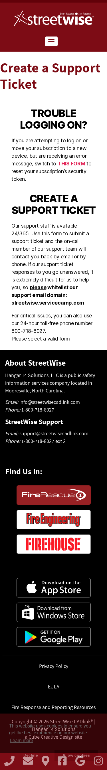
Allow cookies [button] (76, 755)
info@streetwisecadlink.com (49, 402)
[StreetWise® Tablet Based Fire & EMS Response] (53, 18)
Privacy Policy (53, 666)
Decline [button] (30, 755)
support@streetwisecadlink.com (53, 433)
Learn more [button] (21, 740)
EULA (53, 686)
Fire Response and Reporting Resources (53, 707)
